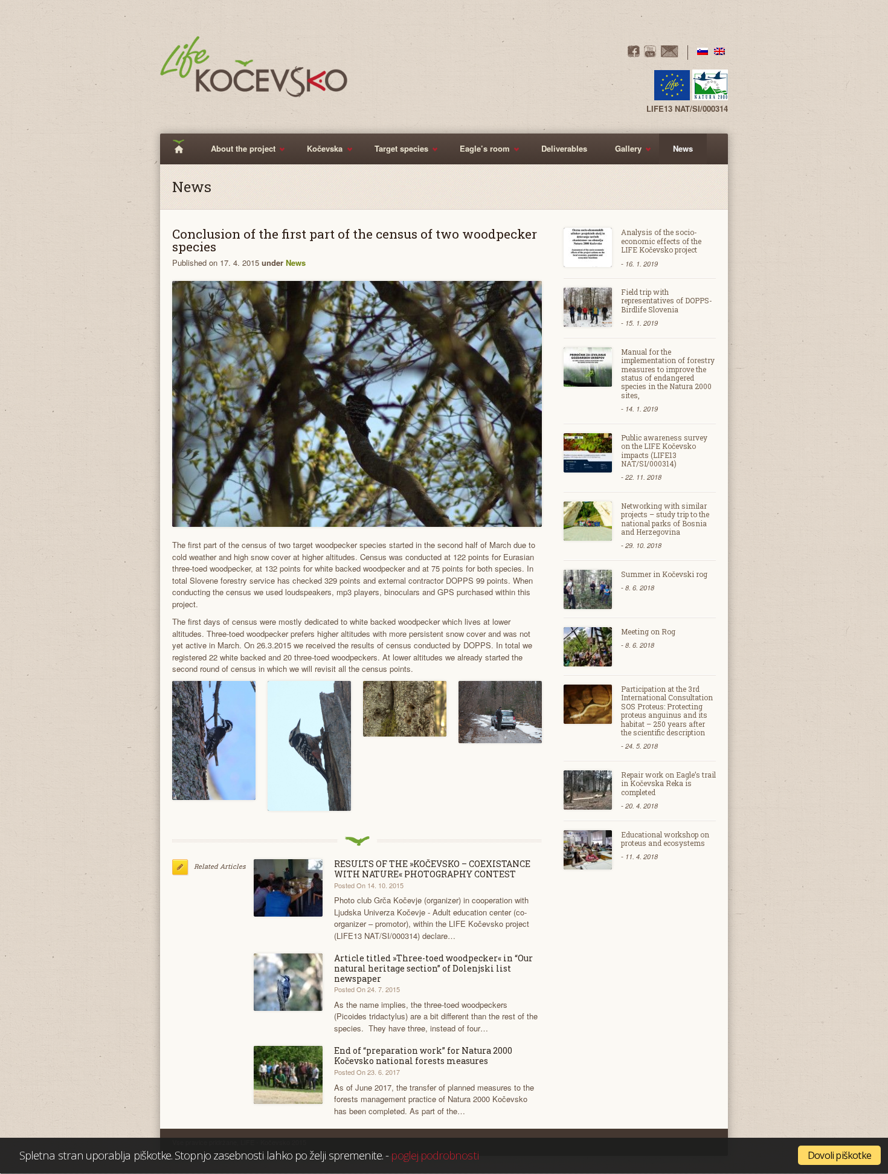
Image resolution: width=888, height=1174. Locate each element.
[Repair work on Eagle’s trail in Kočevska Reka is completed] (588, 790)
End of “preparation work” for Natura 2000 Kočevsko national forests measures (423, 1055)
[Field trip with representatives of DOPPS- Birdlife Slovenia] (588, 307)
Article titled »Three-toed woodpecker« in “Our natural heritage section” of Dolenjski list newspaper (433, 968)
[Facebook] (634, 54)
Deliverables (564, 148)
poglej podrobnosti (434, 1155)
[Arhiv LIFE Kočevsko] (214, 740)
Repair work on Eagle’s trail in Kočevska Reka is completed (668, 783)
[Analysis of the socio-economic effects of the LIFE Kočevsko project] (588, 247)
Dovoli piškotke (839, 1155)
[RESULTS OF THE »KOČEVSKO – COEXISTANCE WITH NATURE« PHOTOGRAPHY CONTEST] (288, 888)
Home (183, 149)
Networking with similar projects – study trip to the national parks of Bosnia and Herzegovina (665, 519)
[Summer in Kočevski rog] (588, 589)
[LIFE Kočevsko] (253, 66)
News (683, 148)
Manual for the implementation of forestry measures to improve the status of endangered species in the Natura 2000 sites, (668, 373)
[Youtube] (650, 54)
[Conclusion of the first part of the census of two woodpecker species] (357, 404)
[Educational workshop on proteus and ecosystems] (588, 849)
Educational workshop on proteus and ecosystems (665, 839)
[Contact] (669, 54)
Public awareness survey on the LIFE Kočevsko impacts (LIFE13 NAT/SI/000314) (664, 450)
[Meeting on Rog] (588, 646)
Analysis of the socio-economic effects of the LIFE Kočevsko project (661, 240)
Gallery (621, 153)
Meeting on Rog (648, 631)
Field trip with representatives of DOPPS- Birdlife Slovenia (666, 300)
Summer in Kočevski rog (664, 574)
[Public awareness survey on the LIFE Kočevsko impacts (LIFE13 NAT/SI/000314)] (588, 453)
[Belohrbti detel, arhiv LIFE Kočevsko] (309, 746)
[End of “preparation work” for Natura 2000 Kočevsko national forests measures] (288, 1074)
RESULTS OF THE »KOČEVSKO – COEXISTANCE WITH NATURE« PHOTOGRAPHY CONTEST (432, 869)
